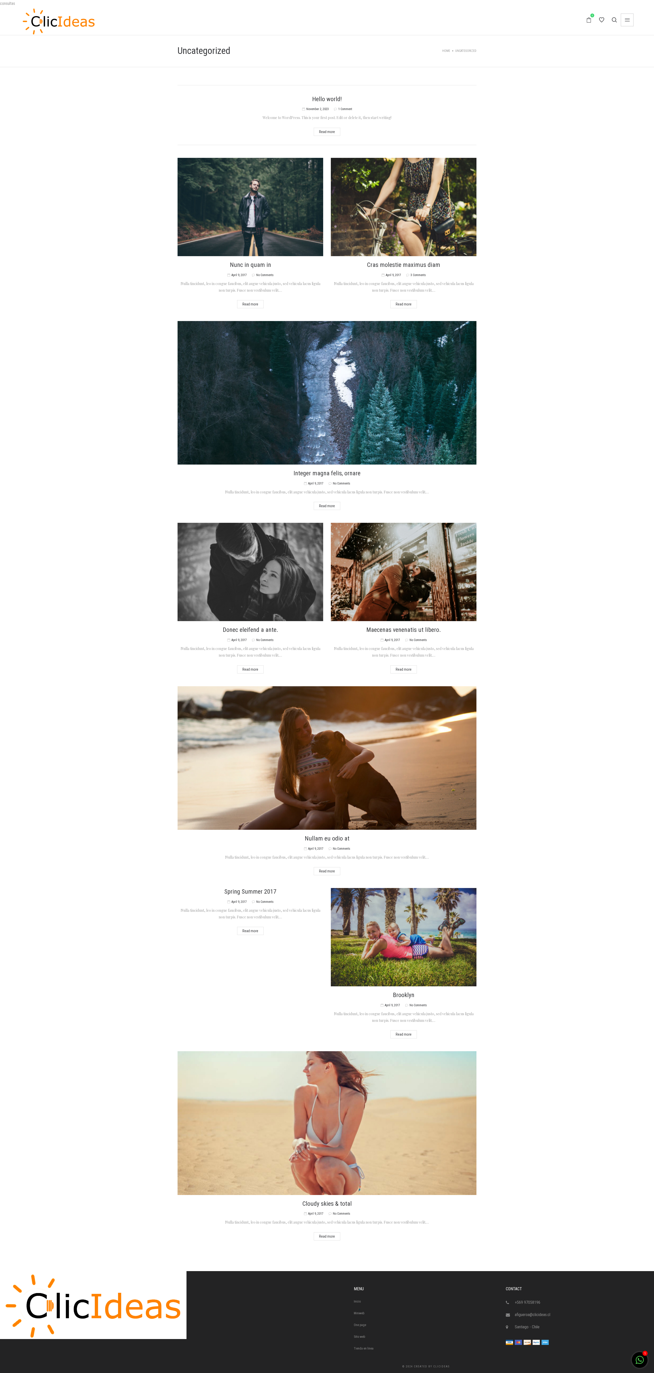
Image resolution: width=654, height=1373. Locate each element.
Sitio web (359, 1337)
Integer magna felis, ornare (327, 473)
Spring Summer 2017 (250, 891)
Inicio (357, 1301)
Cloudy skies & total (327, 1203)
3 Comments (418, 275)
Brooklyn (403, 995)
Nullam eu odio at (327, 838)
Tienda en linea (363, 1348)
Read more (327, 132)
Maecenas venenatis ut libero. (403, 629)
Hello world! (327, 99)
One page (360, 1325)
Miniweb (359, 1313)
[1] (640, 1362)
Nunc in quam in (250, 264)
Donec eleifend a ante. (250, 629)
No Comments (265, 275)
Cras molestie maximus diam (403, 264)
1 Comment (345, 109)
